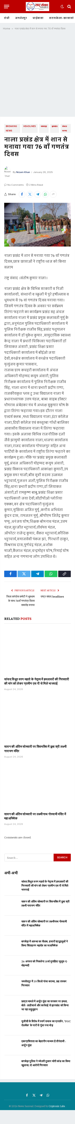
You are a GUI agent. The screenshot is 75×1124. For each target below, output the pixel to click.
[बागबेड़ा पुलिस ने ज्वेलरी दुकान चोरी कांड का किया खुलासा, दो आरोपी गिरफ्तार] (11, 1065)
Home (6, 28)
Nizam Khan (23, 172)
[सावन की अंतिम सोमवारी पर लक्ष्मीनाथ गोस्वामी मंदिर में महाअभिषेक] (37, 786)
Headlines (29, 126)
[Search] (69, 6)
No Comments (15, 184)
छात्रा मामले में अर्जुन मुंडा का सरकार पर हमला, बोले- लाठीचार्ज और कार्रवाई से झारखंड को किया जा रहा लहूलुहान (45, 1005)
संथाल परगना (64, 128)
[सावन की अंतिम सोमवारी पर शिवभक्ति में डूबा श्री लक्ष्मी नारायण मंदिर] (37, 718)
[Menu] (6, 6)
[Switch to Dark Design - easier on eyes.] (62, 6)
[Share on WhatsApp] (45, 194)
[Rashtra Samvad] (37, 6)
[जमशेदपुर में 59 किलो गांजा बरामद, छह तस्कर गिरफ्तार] (11, 985)
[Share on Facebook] (22, 194)
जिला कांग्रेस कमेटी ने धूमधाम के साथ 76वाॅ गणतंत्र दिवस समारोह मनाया (20, 600)
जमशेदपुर (21, 18)
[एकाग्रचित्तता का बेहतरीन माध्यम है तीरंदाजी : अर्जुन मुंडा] (11, 1045)
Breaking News (11, 128)
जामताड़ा (44, 126)
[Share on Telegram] (37, 194)
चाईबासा (38, 18)
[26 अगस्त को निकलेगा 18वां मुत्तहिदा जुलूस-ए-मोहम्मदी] (11, 965)
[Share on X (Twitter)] (29, 194)
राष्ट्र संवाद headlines (52, 596)
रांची (7, 18)
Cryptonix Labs (57, 1106)
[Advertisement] (37, 75)
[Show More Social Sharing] (53, 194)
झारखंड (54, 126)
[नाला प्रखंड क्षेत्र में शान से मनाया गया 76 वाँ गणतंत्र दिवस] (37, 225)
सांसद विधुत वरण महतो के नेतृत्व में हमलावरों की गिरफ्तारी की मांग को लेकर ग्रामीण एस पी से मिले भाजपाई (36, 681)
